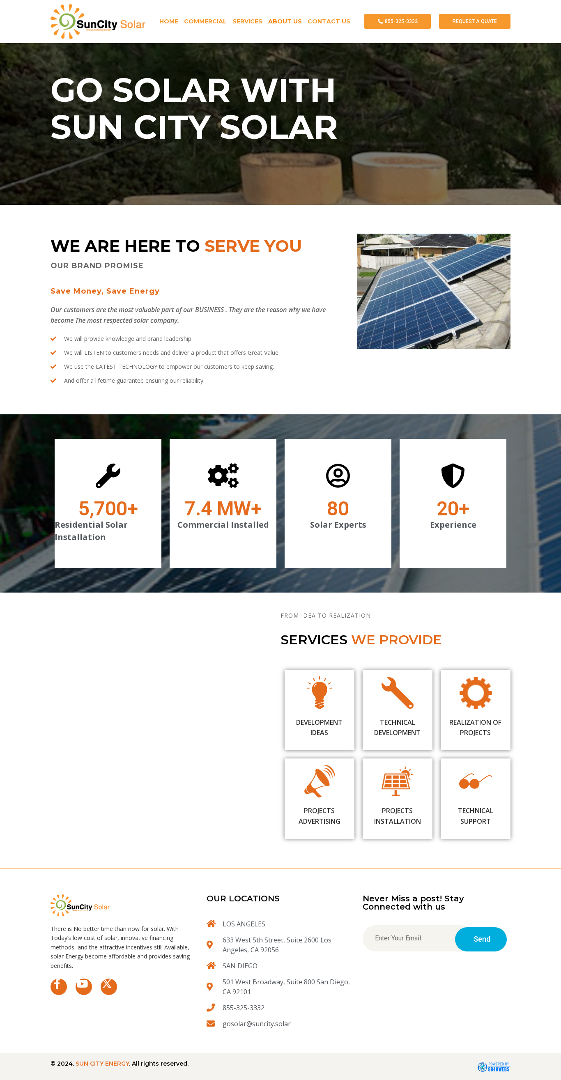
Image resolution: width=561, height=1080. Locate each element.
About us (285, 21)
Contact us (329, 21)
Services (247, 21)
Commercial (205, 21)
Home (168, 21)
